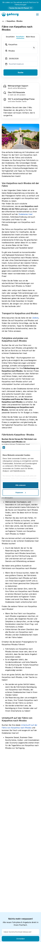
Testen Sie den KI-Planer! (19, 8)
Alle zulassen (20, 485)
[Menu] (37, 14)
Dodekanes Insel (25, 214)
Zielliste (35, 318)
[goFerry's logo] (11, 14)
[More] (3, 21)
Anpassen (19, 492)
